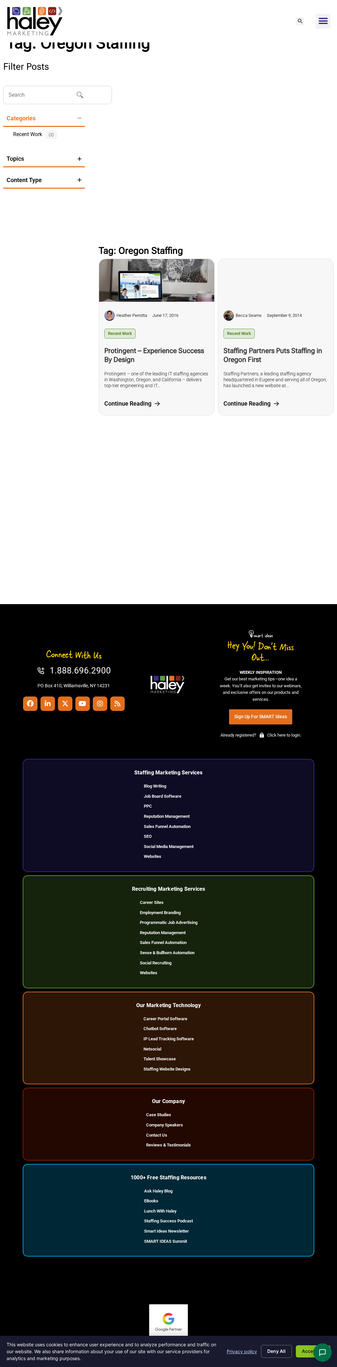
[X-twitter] (65, 703)
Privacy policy (242, 1351)
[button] (300, 21)
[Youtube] (82, 703)
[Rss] (117, 703)
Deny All (276, 1351)
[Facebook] (30, 703)
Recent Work (120, 333)
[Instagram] (100, 703)
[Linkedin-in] (47, 703)
